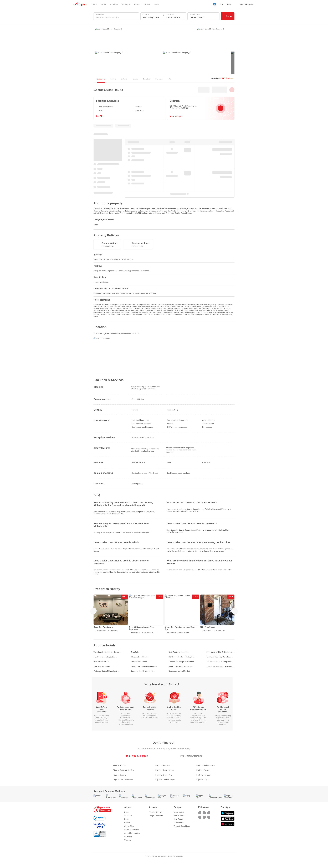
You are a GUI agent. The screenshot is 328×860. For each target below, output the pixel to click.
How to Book (179, 816)
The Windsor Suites (102, 666)
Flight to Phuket (202, 770)
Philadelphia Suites (139, 662)
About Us (128, 816)
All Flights (128, 836)
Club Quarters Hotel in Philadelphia (177, 652)
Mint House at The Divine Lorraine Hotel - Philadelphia (220, 652)
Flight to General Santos (123, 780)
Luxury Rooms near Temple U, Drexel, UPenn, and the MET (218, 662)
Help (229, 4)
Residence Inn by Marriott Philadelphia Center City (179, 671)
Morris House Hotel (102, 662)
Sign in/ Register (155, 812)
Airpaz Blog (129, 826)
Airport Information (132, 833)
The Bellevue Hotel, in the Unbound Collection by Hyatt (105, 657)
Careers (127, 840)
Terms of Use (179, 823)
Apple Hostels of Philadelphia (180, 666)
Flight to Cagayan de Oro (123, 770)
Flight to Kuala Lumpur (164, 770)
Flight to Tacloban (203, 775)
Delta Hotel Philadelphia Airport (144, 666)
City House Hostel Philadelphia (181, 657)
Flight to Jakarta (119, 775)
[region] (164, 615)
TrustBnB (135, 652)
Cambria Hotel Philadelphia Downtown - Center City (142, 671)
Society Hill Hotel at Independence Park (220, 666)
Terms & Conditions (182, 826)
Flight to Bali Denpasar (205, 765)
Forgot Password (156, 816)
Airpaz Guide (179, 812)
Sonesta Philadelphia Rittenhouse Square (182, 662)
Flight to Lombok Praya (165, 780)
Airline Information (131, 829)
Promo (127, 823)
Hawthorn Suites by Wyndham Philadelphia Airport (218, 657)
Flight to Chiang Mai (163, 775)
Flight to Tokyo (202, 780)
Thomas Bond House (139, 657)
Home (126, 812)
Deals (126, 819)
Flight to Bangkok (162, 765)
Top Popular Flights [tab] (137, 756)
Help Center (179, 819)
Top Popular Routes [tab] (191, 756)
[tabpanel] (164, 770)
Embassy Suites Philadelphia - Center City (106, 671)
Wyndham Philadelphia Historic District (106, 652)
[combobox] (116, 17)
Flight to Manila (119, 765)
